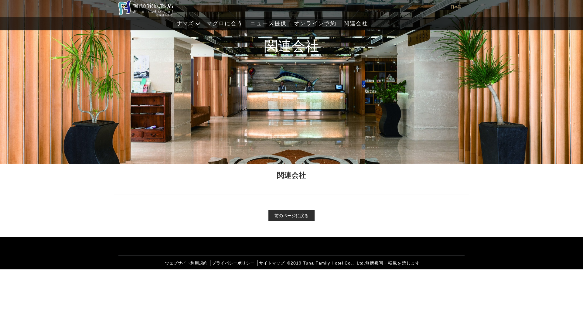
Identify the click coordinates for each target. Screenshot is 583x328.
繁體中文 (460, 18)
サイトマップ (272, 263)
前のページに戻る (291, 215)
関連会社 (356, 23)
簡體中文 (460, 30)
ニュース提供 (268, 23)
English (460, 42)
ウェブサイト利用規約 (186, 263)
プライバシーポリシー (233, 263)
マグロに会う (224, 23)
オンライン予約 (315, 23)
